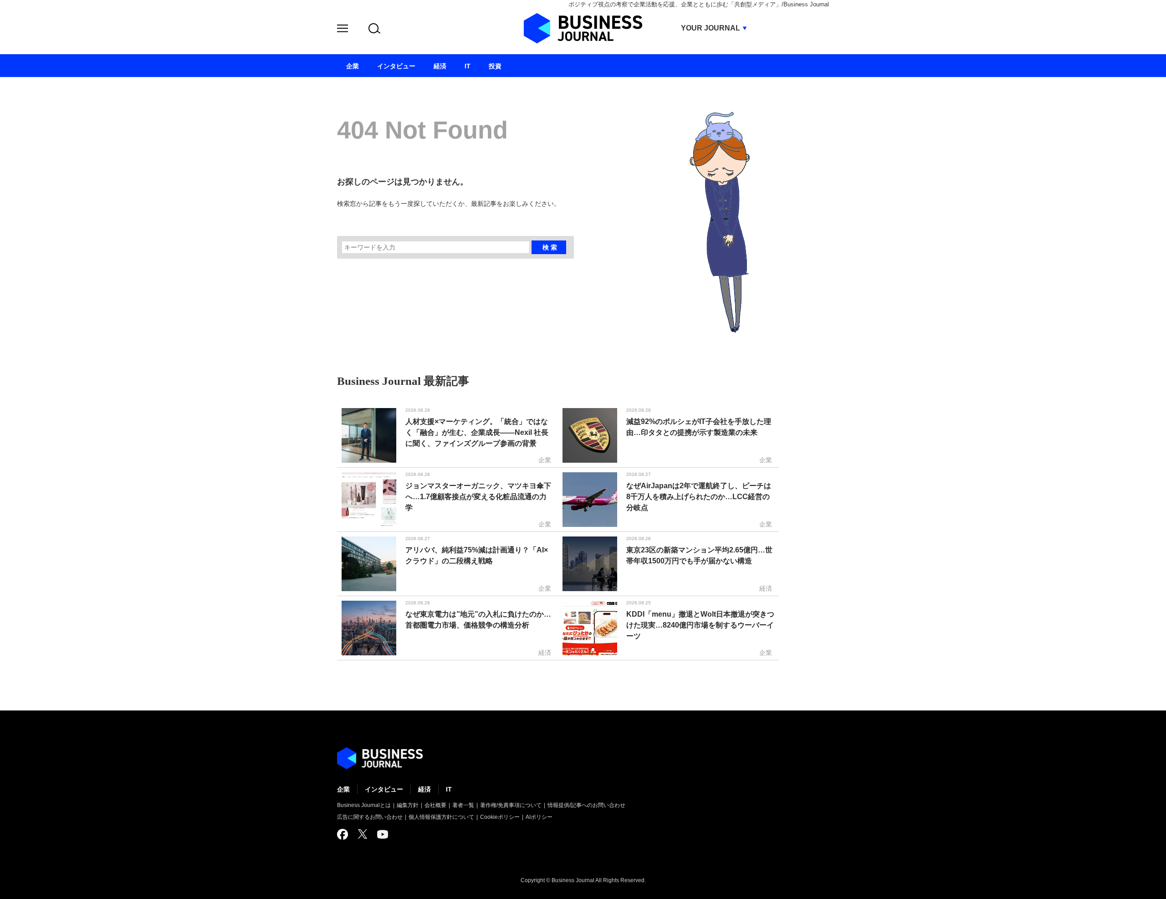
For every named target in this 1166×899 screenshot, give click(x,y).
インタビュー (384, 789)
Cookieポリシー (500, 817)
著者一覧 (463, 805)
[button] (342, 30)
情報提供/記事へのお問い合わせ (586, 805)
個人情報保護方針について (441, 817)
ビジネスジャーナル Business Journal (583, 28)
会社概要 (435, 805)
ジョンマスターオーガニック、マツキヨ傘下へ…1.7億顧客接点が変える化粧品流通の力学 (478, 496)
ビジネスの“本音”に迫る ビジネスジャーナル (380, 758)
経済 (424, 789)
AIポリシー (539, 817)
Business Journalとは (364, 805)
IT (449, 789)
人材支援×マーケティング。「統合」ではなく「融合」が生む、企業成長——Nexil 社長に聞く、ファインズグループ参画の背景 (476, 432)
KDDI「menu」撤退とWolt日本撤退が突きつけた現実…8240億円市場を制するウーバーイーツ (700, 625)
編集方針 (408, 805)
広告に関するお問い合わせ (370, 817)
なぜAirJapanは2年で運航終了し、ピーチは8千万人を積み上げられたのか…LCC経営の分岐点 (698, 496)
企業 (343, 789)
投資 (495, 66)
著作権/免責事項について (511, 805)
